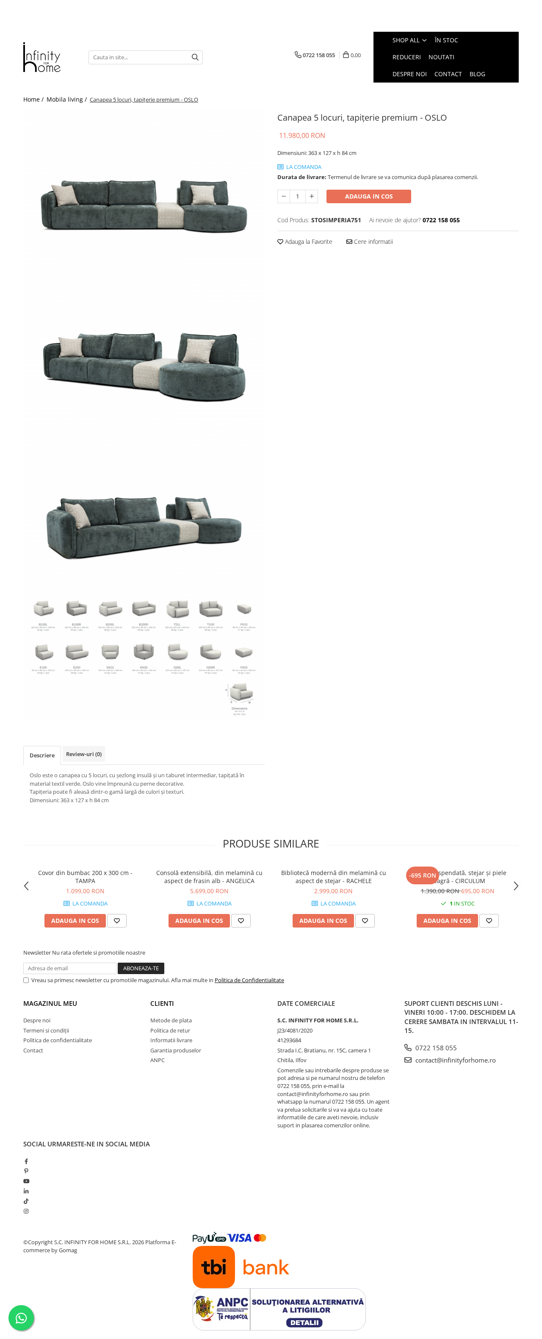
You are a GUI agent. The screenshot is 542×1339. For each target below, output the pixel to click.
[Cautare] (195, 57)
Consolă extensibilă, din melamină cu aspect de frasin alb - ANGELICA (209, 877)
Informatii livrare (171, 1040)
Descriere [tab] (42, 755)
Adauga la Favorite (307, 241)
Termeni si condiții (46, 1030)
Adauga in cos (369, 196)
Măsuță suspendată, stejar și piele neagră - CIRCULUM (457, 877)
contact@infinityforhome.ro (455, 1060)
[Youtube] (26, 1181)
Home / (34, 99)
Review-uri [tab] (84, 754)
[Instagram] (26, 1211)
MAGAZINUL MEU (50, 1003)
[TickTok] (26, 1201)
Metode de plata (171, 1020)
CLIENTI (162, 1003)
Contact (33, 1050)
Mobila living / (67, 99)
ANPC (157, 1060)
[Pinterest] (26, 1171)
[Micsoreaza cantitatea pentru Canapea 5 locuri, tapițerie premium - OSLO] (283, 196)
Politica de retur (170, 1030)
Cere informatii (372, 241)
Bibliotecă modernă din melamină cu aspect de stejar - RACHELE (333, 877)
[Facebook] (26, 1161)
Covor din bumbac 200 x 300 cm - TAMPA (85, 877)
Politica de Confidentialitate (249, 980)
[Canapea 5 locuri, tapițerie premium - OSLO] (144, 190)
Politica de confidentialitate (57, 1040)
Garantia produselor (175, 1050)
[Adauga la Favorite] (117, 921)
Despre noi (36, 1020)
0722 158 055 (435, 1048)
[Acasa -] (49, 57)
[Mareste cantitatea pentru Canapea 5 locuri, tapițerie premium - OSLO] (311, 196)
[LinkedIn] (26, 1191)
